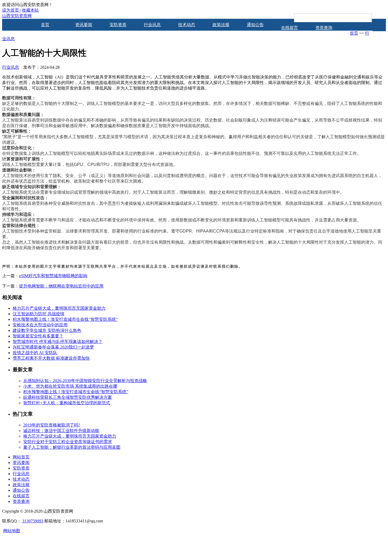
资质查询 (323, 27)
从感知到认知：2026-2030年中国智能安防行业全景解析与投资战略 (85, 380)
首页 (45, 24)
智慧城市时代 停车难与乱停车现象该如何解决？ (57, 341)
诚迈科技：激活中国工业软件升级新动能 (61, 430)
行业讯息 (152, 24)
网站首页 (21, 457)
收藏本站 (30, 10)
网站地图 (11, 530)
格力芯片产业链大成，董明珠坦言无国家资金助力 (59, 308)
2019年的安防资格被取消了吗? (51, 425)
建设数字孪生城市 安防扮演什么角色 (47, 330)
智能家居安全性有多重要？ (38, 336)
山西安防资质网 (17, 15)
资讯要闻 (83, 24)
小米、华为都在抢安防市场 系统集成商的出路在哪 (70, 386)
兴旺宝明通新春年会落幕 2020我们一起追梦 (53, 347)
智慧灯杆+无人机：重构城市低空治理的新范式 (66, 403)
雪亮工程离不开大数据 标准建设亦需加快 (51, 358)
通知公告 (255, 24)
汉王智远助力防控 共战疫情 (38, 314)
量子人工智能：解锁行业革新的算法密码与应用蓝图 (71, 447)
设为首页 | (11, 10)
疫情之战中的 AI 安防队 (35, 352)
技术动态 (186, 24)
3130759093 (32, 521)
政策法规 (220, 24)
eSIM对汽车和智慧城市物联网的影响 (53, 275)
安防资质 (118, 24)
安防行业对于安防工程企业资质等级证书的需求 (67, 441)
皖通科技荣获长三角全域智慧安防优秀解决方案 (67, 397)
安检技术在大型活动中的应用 (40, 325)
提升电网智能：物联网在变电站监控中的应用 (61, 286)
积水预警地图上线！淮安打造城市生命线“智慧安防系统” (65, 319)
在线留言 (289, 27)
